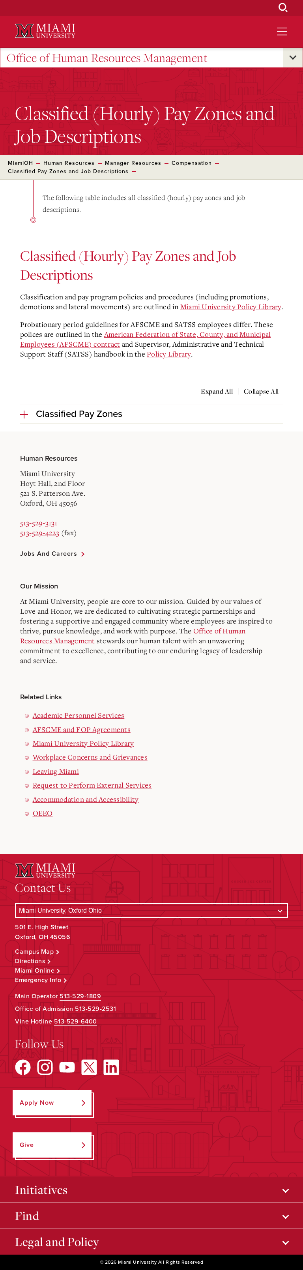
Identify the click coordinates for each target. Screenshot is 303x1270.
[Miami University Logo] (45, 31)
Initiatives (41, 1189)
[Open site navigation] (282, 31)
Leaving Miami (56, 771)
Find (27, 1215)
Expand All (217, 391)
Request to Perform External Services (92, 785)
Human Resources (69, 163)
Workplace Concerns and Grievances (90, 757)
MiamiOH (20, 163)
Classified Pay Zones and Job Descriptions (68, 171)
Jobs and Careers (48, 554)
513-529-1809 (80, 996)
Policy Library (169, 354)
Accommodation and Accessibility (86, 799)
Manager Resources (133, 163)
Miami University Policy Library (230, 306)
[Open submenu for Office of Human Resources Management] (293, 57)
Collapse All (261, 391)
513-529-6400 (75, 1021)
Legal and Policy (57, 1241)
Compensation (192, 163)
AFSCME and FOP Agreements (82, 729)
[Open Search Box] (283, 8)
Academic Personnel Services (79, 715)
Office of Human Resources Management (107, 57)
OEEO (43, 813)
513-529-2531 (95, 1009)
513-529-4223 (40, 532)
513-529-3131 (39, 522)
